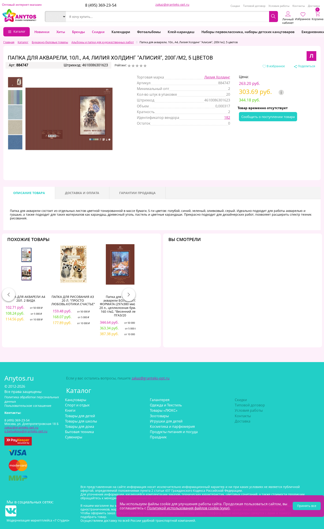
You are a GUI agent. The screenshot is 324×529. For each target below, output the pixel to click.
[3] (137, 65)
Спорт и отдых (77, 405)
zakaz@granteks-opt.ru (172, 4)
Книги (70, 410)
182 (227, 117)
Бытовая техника (79, 431)
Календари (121, 32)
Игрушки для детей (166, 421)
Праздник (158, 437)
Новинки (41, 32)
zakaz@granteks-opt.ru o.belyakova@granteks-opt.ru (25, 429)
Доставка (314, 6)
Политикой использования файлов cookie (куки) (188, 508)
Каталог (19, 31)
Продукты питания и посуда (174, 431)
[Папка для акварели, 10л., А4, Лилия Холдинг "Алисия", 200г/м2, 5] (15, 82)
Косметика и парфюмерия (172, 426)
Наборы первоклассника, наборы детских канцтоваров (247, 32)
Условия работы (278, 6)
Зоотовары (159, 415)
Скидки (235, 6)
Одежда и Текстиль (166, 405)
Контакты (298, 6)
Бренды (78, 32)
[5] (145, 65)
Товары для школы (81, 421)
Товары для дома (79, 426)
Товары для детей (80, 415)
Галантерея (159, 399)
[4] (141, 65)
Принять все (306, 506)
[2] (133, 65)
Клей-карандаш (181, 32)
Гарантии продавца (137, 193)
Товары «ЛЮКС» (163, 410)
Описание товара (29, 193)
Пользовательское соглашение (27, 406)
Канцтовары (75, 399)
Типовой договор (254, 6)
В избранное (275, 66)
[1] (129, 65)
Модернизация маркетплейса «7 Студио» (38, 520)
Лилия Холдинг (217, 77)
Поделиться (306, 66)
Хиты (60, 32)
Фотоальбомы (149, 32)
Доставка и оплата (82, 193)
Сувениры (73, 437)
